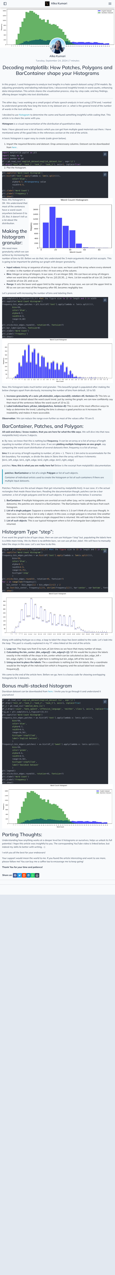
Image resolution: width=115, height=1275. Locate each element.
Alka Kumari (58, 3)
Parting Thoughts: (22, 834)
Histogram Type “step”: (27, 532)
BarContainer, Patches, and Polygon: (42, 426)
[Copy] (105, 154)
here (14, 147)
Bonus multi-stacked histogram (37, 686)
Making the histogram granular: (14, 237)
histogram (24, 114)
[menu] (110, 3)
